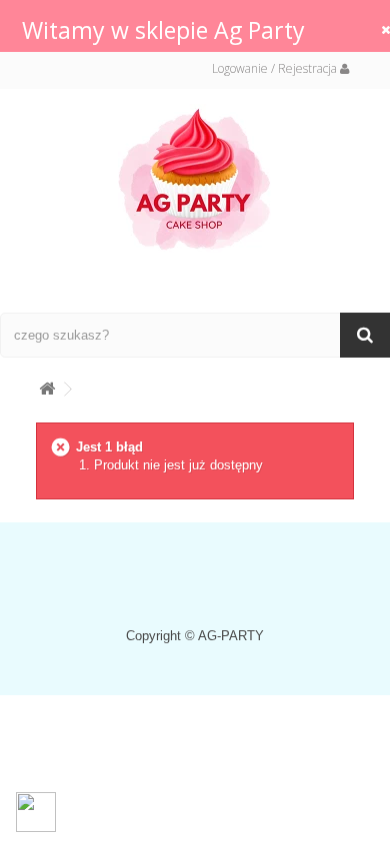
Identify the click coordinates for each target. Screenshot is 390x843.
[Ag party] (195, 178)
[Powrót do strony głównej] (47, 385)
